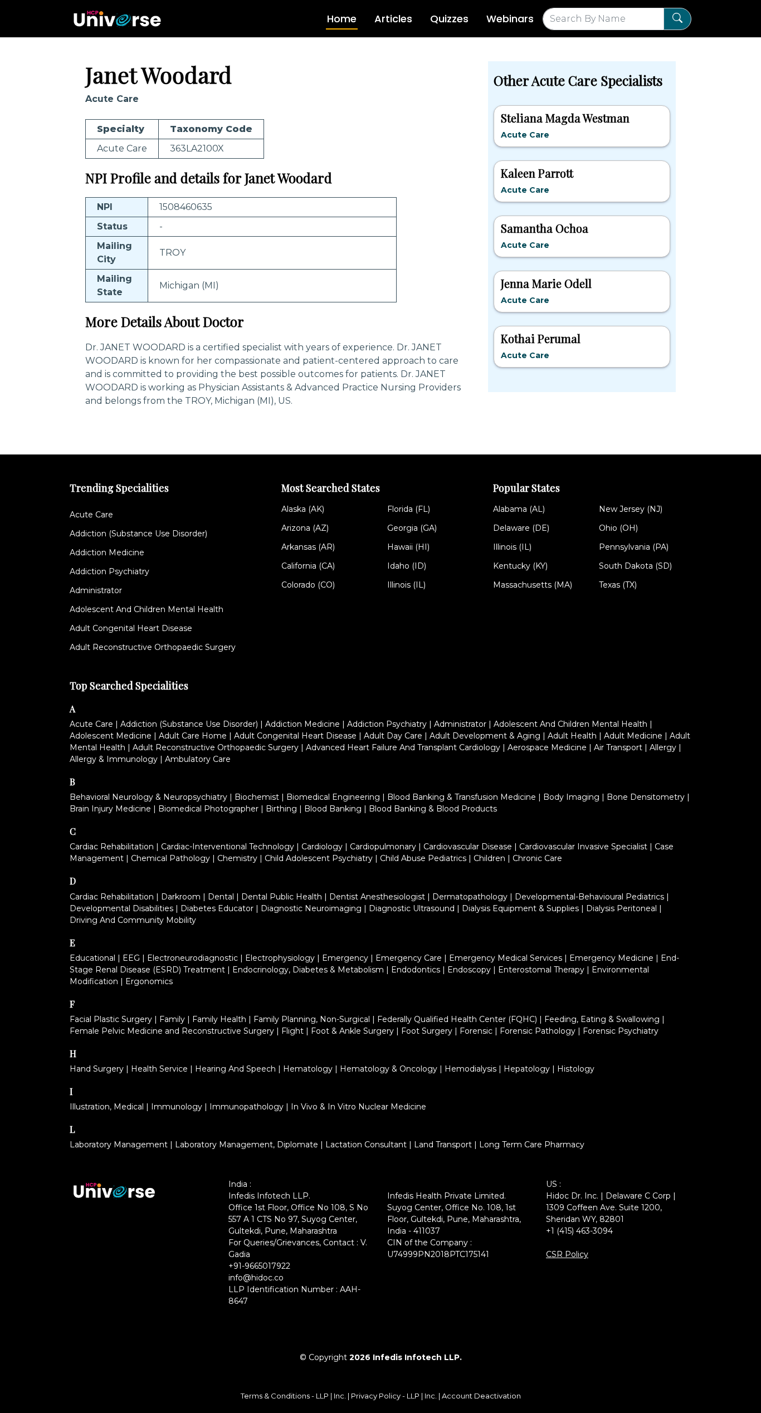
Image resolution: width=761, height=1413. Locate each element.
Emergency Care (408, 958)
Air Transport (618, 747)
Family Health (219, 1019)
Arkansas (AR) (308, 547)
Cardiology (322, 847)
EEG (131, 958)
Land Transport (443, 1145)
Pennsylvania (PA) (634, 547)
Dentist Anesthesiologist (377, 897)
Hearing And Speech (235, 1069)
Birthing (281, 809)
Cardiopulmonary (383, 847)
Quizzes (449, 19)
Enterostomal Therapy (541, 970)
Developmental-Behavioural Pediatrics (589, 897)
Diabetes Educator (217, 908)
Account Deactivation (481, 1395)
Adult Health (572, 736)
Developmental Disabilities (121, 908)
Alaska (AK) (302, 509)
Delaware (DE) (521, 528)
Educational (92, 958)
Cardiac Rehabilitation (112, 847)
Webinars (510, 19)
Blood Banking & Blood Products (433, 809)
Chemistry (237, 858)
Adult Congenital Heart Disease (131, 628)
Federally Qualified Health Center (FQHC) (457, 1019)
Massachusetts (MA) (532, 585)
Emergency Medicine (611, 958)
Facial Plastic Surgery (111, 1019)
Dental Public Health (281, 897)
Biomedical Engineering (333, 797)
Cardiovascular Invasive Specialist (583, 847)
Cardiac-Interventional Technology (227, 847)
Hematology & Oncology (388, 1069)
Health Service (159, 1069)
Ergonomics (149, 981)
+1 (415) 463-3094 (579, 1231)
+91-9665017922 (259, 1266)
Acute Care (91, 515)
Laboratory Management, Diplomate (246, 1145)
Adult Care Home (193, 736)
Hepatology (527, 1069)
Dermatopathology (470, 897)
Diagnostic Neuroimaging (311, 908)
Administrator (96, 590)
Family (172, 1019)
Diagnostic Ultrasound (412, 908)
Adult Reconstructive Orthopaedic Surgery (153, 647)
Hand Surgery (97, 1069)
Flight (292, 1031)
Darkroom (181, 897)
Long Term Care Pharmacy (531, 1145)
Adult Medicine (633, 736)
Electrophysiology (280, 958)
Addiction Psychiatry (109, 571)
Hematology (308, 1069)
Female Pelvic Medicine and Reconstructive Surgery (172, 1031)
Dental (221, 897)
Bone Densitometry (646, 797)
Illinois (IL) (406, 585)
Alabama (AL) (519, 509)
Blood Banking (333, 809)
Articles (393, 19)
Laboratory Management (119, 1145)
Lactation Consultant (366, 1145)
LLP (322, 1395)
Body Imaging (571, 797)
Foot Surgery (426, 1031)
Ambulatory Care (198, 759)
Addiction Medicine (107, 552)
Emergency (345, 958)
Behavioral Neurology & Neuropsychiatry (148, 797)
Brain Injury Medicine (110, 809)
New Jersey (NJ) (630, 509)
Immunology (176, 1107)
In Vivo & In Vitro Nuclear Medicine (358, 1107)
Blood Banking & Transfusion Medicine (461, 797)
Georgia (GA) (412, 528)
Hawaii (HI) (408, 547)
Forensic (476, 1031)
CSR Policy (567, 1254)
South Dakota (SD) (635, 566)
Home (342, 19)
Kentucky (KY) (520, 566)
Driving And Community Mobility (133, 920)
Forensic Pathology (537, 1031)
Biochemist (257, 797)
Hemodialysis (470, 1069)
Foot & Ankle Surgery (352, 1031)
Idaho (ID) (406, 566)
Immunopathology (246, 1107)
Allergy (663, 747)
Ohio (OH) (618, 528)
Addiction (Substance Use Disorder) (138, 533)
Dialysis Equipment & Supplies (520, 908)
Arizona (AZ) (305, 528)
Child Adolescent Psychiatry (319, 858)
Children (489, 858)
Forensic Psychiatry (620, 1031)
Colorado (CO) (308, 585)
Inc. (341, 1395)
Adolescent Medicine (111, 736)
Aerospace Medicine (547, 747)
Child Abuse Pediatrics (423, 858)
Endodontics (415, 970)
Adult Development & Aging (485, 736)
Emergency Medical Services (505, 958)
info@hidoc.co (256, 1278)
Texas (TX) (618, 585)
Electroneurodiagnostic (192, 958)
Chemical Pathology (170, 858)
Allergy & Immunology (114, 759)
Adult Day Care (393, 736)
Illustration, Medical (107, 1107)
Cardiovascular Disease (467, 847)
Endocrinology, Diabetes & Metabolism (308, 970)
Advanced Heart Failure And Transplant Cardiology (403, 747)
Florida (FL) (408, 509)
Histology (575, 1069)
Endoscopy (469, 970)
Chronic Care (537, 858)
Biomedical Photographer (208, 809)
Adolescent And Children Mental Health (146, 609)
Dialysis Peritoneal (621, 908)
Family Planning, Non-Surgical (311, 1019)
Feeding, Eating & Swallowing (602, 1019)
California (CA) (308, 566)
